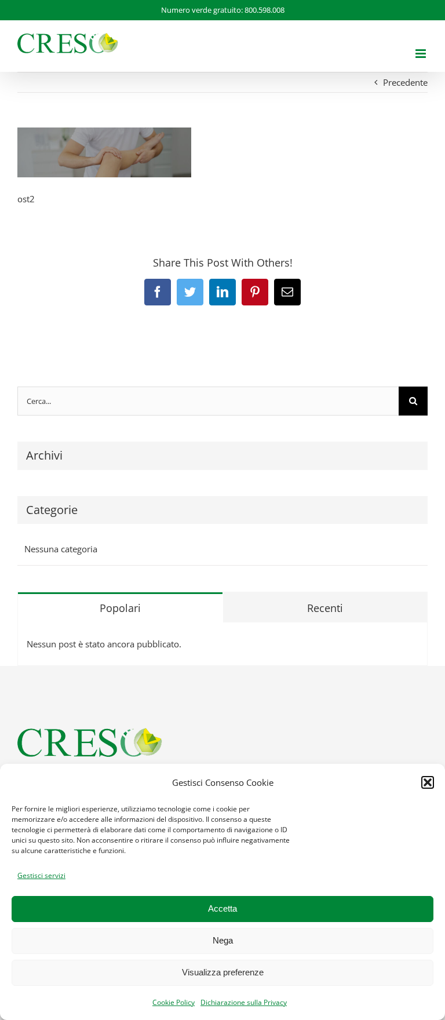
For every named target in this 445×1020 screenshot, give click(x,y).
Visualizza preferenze (223, 972)
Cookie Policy (173, 1002)
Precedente (405, 82)
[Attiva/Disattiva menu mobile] (421, 54)
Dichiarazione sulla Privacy (243, 1002)
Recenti (325, 608)
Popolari (120, 608)
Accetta (222, 908)
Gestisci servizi (41, 875)
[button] (427, 782)
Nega (223, 940)
